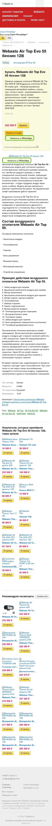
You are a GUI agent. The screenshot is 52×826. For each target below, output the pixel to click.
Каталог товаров (12, 11)
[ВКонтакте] (13, 771)
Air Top (20, 410)
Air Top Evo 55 (31, 410)
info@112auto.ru (9, 775)
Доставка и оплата (13, 20)
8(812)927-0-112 (30, 787)
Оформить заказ (9, 795)
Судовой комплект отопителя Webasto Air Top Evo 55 (24, 403)
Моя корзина (8, 791)
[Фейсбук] (3, 771)
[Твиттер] (8, 771)
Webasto (39, 11)
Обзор (6, 62)
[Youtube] (17, 771)
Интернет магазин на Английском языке (24, 820)
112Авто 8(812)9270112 (13, 42)
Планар (27, 16)
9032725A (21, 413)
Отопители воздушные (25, 399)
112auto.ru (29, 816)
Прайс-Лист (38, 20)
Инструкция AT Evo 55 (24, 62)
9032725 (31, 413)
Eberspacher (10, 16)
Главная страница (6, 786)
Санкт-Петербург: (31, 784)
